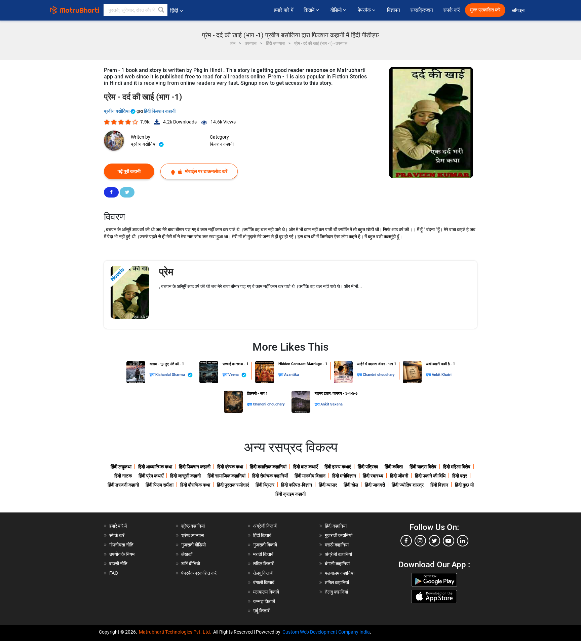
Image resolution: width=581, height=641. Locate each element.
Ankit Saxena (331, 404)
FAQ (113, 573)
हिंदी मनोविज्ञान (344, 475)
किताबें (310, 10)
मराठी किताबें (263, 554)
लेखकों (186, 554)
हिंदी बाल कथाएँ (305, 466)
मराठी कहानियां (337, 544)
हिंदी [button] (174, 10)
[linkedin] (462, 540)
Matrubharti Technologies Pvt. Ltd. (176, 632)
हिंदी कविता (394, 466)
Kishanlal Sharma (170, 374)
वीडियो (337, 10)
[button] (161, 10)
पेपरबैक (365, 10)
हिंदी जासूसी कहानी (185, 475)
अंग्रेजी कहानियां (338, 554)
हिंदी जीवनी (399, 475)
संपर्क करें (451, 10)
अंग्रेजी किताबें (265, 526)
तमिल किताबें (263, 563)
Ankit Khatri (442, 374)
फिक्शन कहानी (222, 144)
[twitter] (434, 540)
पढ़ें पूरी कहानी (129, 171)
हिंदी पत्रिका (368, 466)
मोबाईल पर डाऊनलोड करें (205, 171)
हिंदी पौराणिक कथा (195, 485)
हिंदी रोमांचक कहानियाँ (270, 475)
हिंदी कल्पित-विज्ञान (296, 485)
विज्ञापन (393, 10)
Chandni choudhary (379, 374)
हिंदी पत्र (459, 475)
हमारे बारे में (284, 10)
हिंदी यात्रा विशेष (423, 466)
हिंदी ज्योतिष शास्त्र (408, 485)
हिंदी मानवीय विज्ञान (310, 475)
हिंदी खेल (351, 485)
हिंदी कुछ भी (464, 485)
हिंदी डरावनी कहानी (123, 485)
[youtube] (448, 540)
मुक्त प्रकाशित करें (485, 9)
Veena (234, 374)
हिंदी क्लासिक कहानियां (268, 466)
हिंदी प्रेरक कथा (230, 466)
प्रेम (166, 272)
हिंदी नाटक (123, 475)
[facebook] (406, 540)
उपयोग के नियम (121, 554)
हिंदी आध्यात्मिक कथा (155, 466)
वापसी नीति (118, 563)
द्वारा (152, 374)
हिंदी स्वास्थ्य (373, 475)
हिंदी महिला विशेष (456, 466)
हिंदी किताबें (262, 535)
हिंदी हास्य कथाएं (337, 466)
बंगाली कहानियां (337, 563)
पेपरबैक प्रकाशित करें (199, 573)
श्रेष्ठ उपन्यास (192, 535)
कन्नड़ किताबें (264, 601)
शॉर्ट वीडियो (190, 563)
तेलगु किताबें (263, 573)
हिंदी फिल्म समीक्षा (159, 485)
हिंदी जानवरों (375, 485)
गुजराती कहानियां (338, 535)
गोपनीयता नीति (121, 544)
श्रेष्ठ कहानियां (193, 526)
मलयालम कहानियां (339, 573)
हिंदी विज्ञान (439, 485)
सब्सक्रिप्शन (421, 10)
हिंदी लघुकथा (121, 466)
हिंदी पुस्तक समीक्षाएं (233, 485)
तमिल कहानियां (337, 582)
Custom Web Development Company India (326, 632)
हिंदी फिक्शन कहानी (160, 111)
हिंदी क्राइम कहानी (290, 494)
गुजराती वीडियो (193, 544)
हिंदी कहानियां (336, 526)
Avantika (291, 374)
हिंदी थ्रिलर (265, 485)
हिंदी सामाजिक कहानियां (226, 475)
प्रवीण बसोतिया (117, 111)
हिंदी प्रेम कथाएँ (151, 475)
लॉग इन (519, 10)
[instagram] (420, 540)
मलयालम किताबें (266, 592)
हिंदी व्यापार (328, 485)
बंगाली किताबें (263, 582)
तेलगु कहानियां (336, 592)
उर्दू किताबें (261, 610)
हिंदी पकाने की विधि (430, 475)
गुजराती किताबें (265, 544)
